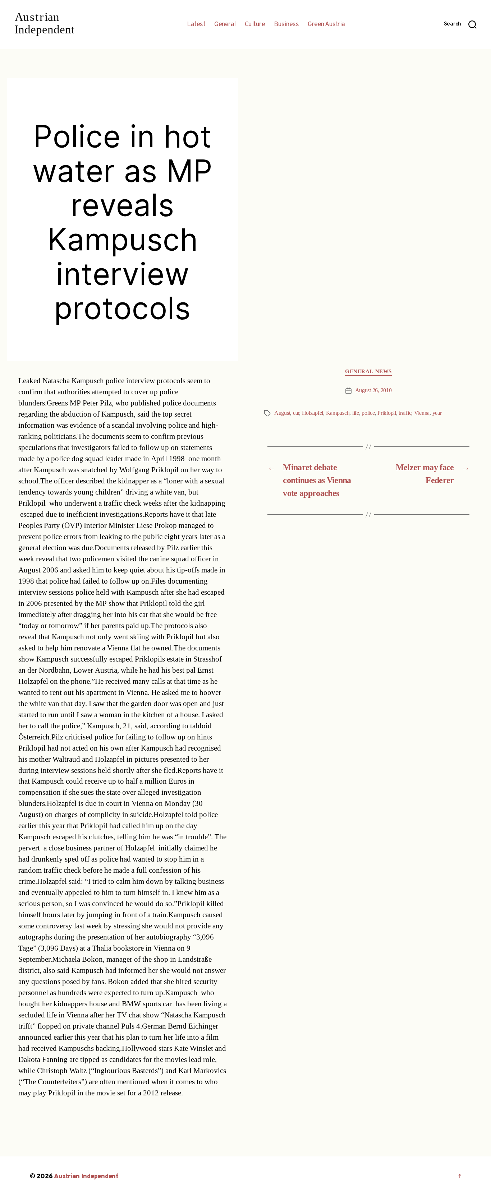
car (296, 413)
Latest (196, 25)
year (437, 413)
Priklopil (386, 413)
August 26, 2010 (373, 390)
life (355, 413)
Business (286, 25)
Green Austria (326, 25)
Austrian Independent (86, 1177)
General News (368, 371)
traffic (405, 413)
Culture (255, 25)
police (368, 413)
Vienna (422, 413)
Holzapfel (312, 413)
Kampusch (338, 413)
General (225, 25)
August (282, 413)
